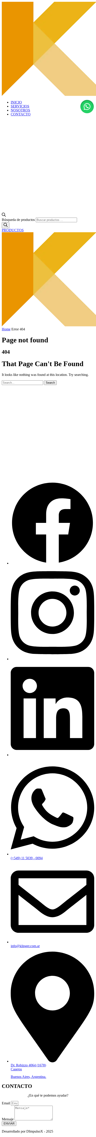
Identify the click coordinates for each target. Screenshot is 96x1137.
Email (6, 1103)
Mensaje (8, 1119)
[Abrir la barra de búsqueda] (4, 215)
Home (6, 329)
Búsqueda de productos (18, 220)
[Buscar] (5, 225)
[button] (87, 106)
